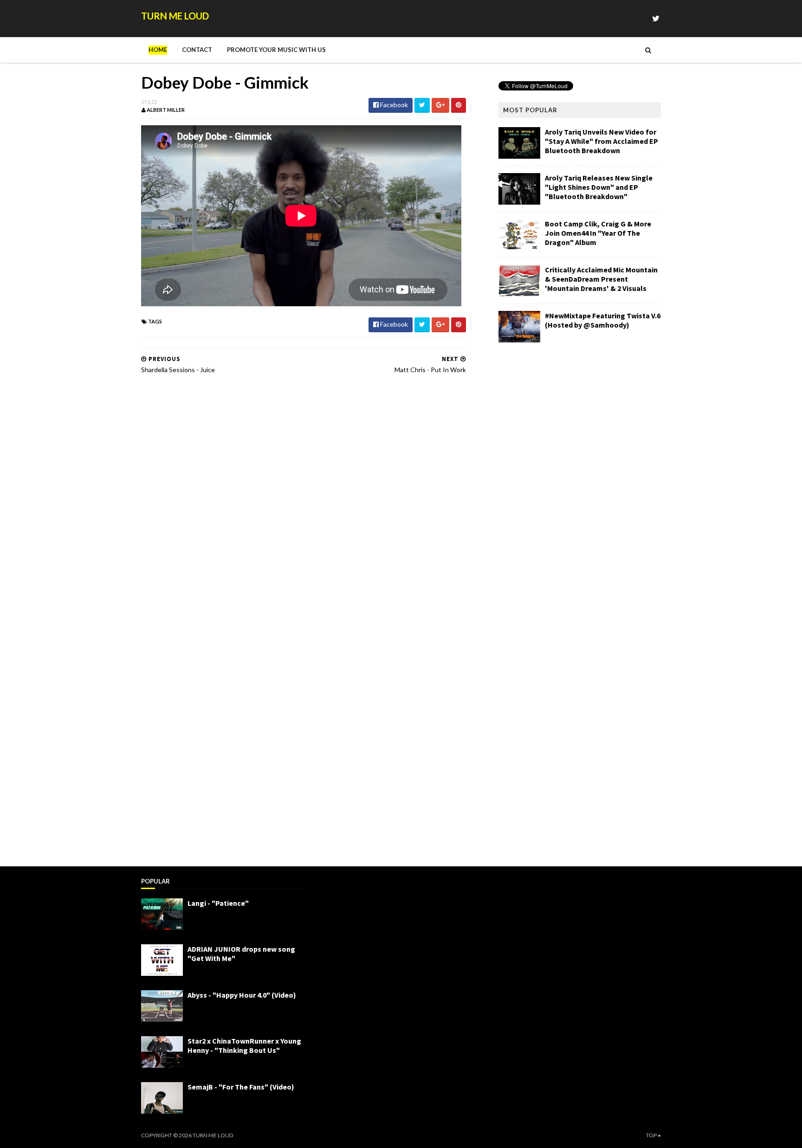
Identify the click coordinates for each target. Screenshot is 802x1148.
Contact (197, 49)
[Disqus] (303, 499)
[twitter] (656, 18)
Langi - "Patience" (218, 903)
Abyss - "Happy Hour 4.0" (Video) (242, 995)
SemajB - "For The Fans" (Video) (241, 1086)
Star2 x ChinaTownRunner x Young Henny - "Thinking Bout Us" (244, 1045)
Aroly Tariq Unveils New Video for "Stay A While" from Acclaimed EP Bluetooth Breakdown (601, 141)
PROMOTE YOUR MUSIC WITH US (276, 49)
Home (158, 49)
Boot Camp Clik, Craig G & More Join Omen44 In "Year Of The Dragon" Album (598, 233)
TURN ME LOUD (175, 15)
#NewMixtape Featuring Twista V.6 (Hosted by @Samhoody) (602, 320)
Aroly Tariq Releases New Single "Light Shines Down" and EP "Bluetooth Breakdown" (599, 187)
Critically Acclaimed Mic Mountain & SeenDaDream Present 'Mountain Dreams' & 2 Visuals (601, 279)
